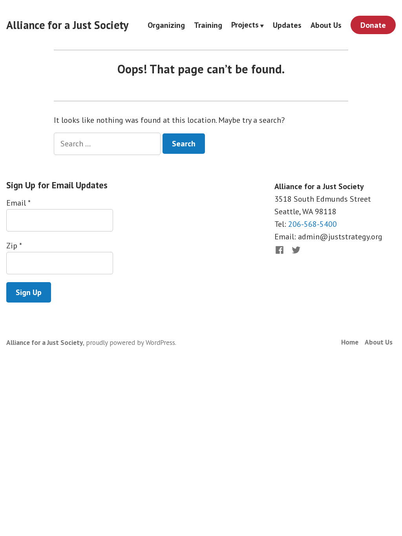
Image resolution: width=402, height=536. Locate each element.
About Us (326, 25)
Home (349, 341)
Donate (373, 25)
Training (208, 25)
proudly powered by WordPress (130, 342)
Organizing (166, 25)
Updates (287, 25)
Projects (245, 25)
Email (18, 203)
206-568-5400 (312, 224)
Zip (14, 246)
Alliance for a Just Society (67, 25)
